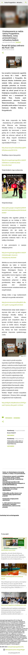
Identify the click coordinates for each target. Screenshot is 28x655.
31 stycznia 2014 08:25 (20, 430)
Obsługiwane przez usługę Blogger (15, 649)
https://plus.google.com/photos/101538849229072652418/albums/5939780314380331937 (14, 210)
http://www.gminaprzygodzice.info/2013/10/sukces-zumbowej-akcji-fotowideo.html (14, 162)
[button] (3, 53)
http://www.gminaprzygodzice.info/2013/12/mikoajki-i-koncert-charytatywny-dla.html (14, 255)
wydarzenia (17, 417)
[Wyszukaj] (26, 2)
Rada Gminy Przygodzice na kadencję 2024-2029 (13, 605)
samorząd (18, 42)
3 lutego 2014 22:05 (19, 438)
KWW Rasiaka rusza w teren (8, 550)
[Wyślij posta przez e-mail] (3, 417)
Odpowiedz (10, 435)
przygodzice (9, 417)
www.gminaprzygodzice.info (15, 646)
